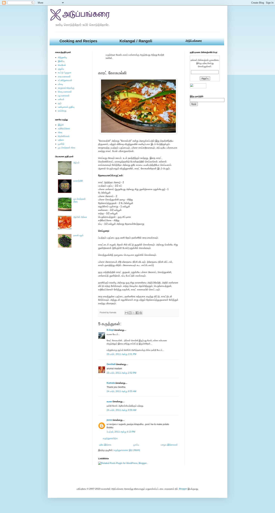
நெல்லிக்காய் (64, 136)
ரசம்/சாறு (62, 110)
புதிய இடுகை (105, 444)
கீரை (60, 132)
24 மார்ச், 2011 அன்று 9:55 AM (121, 391)
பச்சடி (60, 84)
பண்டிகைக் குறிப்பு (66, 107)
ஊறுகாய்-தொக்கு (66, 88)
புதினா (61, 140)
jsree (109, 420)
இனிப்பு (61, 61)
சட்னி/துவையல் (65, 80)
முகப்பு (136, 444)
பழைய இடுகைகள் (169, 444)
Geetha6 (111, 364)
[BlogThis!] (130, 313)
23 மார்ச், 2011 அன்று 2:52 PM (121, 373)
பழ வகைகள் (64, 95)
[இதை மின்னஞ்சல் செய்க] (126, 313)
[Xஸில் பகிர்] (133, 313)
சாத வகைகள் (64, 76)
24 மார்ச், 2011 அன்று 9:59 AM (121, 410)
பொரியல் (62, 65)
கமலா (109, 401)
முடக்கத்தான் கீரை (66, 147)
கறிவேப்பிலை (64, 128)
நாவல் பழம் (78, 235)
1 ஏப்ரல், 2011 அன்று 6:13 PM (121, 431)
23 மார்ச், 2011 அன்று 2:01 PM (121, 354)
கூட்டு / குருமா (64, 72)
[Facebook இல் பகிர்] (137, 313)
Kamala (111, 383)
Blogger (183, 489)
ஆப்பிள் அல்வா (80, 217)
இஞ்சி (61, 124)
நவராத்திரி (78, 180)
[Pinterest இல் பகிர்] (141, 313)
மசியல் (61, 99)
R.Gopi (110, 330)
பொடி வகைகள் (65, 91)
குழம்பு (61, 69)
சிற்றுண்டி (62, 57)
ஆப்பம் (76, 162)
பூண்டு (61, 144)
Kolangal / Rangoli (136, 41)
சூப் (60, 103)
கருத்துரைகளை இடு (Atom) (127, 450)
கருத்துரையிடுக (110, 438)
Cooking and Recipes (78, 41)
